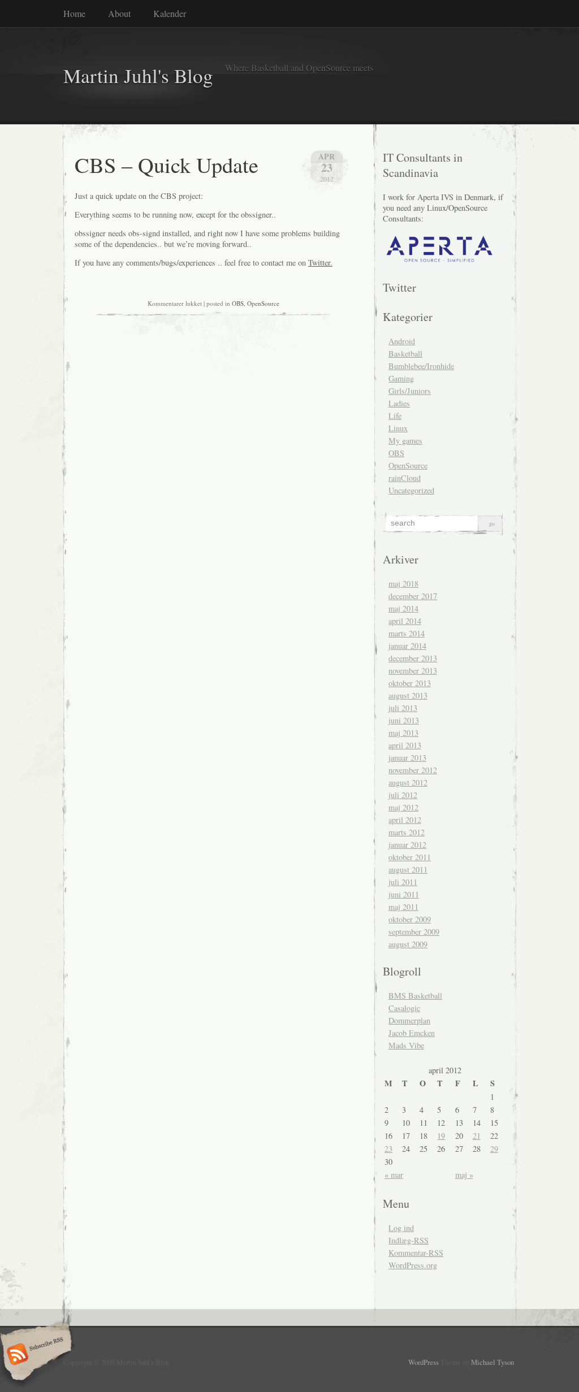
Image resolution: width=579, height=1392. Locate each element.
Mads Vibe (406, 1045)
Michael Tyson (492, 1362)
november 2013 (412, 670)
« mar (393, 1174)
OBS (238, 303)
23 (388, 1148)
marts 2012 (406, 832)
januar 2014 (407, 645)
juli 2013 (402, 707)
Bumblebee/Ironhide (421, 366)
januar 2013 (407, 757)
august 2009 (407, 944)
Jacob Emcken (411, 1032)
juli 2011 (402, 882)
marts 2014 (406, 633)
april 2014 (404, 620)
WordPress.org (412, 1265)
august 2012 (407, 782)
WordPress (423, 1362)
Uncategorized (411, 490)
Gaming (401, 378)
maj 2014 (403, 608)
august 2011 (407, 869)
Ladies (399, 403)
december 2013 (412, 658)
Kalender (169, 13)
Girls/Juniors (409, 390)
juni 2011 (403, 894)
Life (394, 415)
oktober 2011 (409, 857)
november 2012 (412, 770)
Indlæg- (408, 1240)
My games (405, 440)
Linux (398, 428)
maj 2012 (403, 807)
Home (74, 13)
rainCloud (404, 477)
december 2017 (412, 596)
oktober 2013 (409, 683)
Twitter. (320, 262)
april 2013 (404, 745)
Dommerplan (409, 1020)
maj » (464, 1174)
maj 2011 (403, 906)
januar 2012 (407, 844)
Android (401, 341)
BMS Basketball (415, 995)
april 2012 (404, 819)
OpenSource (263, 303)
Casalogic (404, 1008)
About (119, 13)
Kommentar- (415, 1252)
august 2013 (407, 695)
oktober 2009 (409, 919)
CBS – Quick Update (166, 164)
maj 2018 (403, 583)
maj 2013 (403, 732)
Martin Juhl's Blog (138, 75)
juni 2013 (403, 720)
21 (477, 1135)
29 (494, 1148)
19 (441, 1135)
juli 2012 (402, 795)
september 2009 (413, 931)
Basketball (405, 353)
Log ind (401, 1227)
